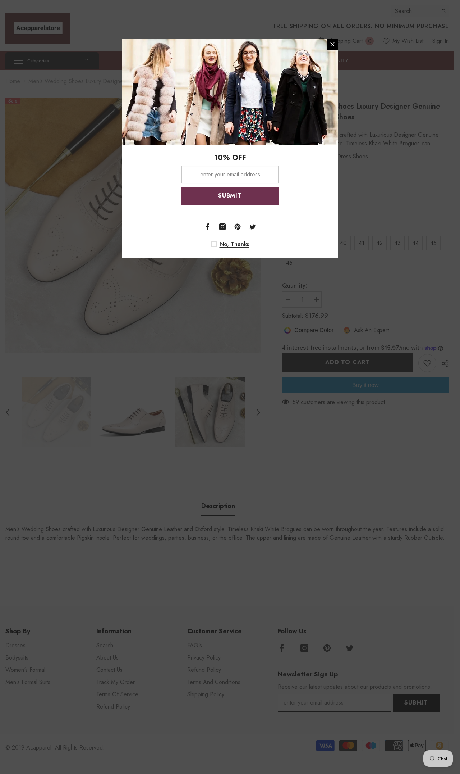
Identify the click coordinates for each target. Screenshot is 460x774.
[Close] (332, 44)
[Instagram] (222, 226)
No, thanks (234, 244)
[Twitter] (252, 226)
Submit (230, 195)
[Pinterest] (237, 226)
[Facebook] (207, 226)
